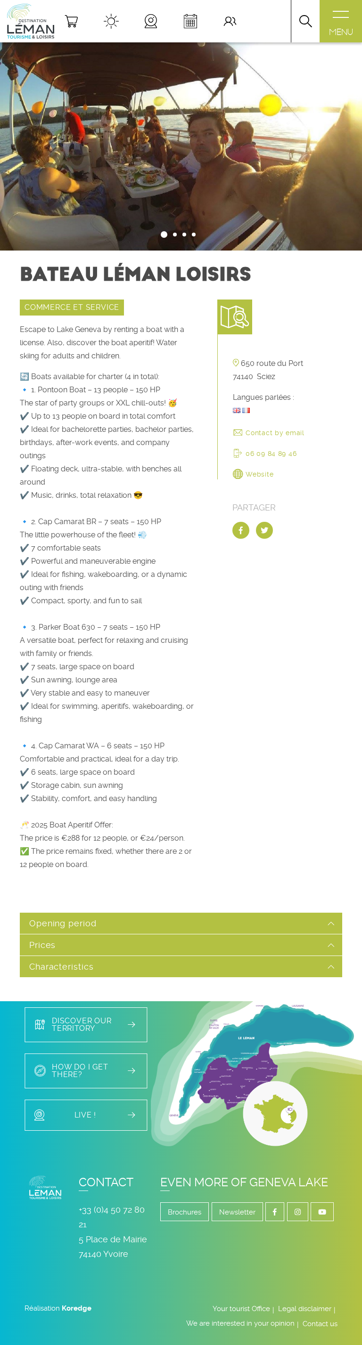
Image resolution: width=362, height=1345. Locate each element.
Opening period (63, 923)
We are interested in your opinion (240, 1323)
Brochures (184, 1212)
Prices (42, 945)
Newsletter (237, 1212)
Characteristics (61, 967)
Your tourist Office (241, 1308)
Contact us (320, 1324)
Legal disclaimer (304, 1308)
